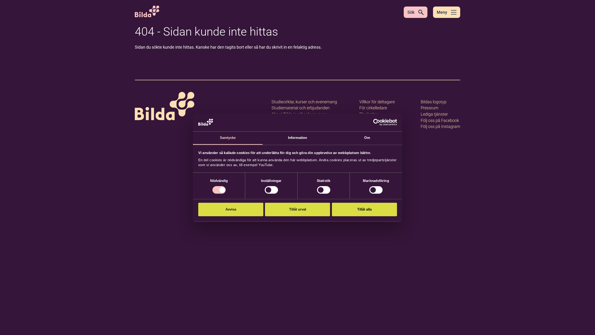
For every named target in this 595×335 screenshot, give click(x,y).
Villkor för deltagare (377, 101)
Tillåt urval (297, 209)
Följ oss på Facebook (440, 120)
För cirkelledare (373, 107)
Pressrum (429, 107)
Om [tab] (367, 138)
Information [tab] (297, 138)
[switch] (271, 190)
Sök (410, 12)
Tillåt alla (364, 209)
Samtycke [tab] (228, 138)
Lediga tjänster (434, 114)
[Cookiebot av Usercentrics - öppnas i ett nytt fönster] (376, 122)
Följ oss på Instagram (440, 126)
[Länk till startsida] (164, 107)
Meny (442, 12)
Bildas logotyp (433, 101)
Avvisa (230, 209)
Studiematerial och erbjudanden (300, 107)
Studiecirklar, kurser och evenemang (304, 101)
